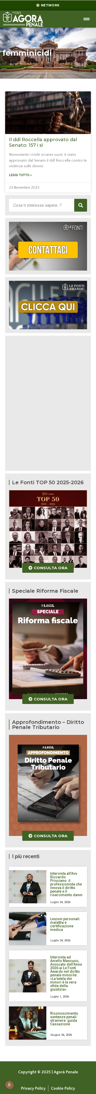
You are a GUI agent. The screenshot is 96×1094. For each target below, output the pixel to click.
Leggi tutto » (20, 175)
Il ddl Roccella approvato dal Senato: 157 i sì (43, 142)
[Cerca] (80, 205)
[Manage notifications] (9, 1085)
